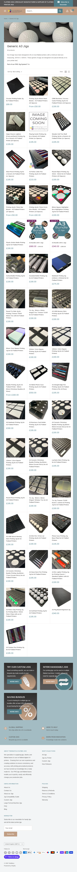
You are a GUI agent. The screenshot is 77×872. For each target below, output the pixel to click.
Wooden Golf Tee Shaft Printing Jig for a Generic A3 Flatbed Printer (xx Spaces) (61, 136)
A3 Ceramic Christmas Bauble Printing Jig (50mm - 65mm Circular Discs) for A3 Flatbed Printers (38, 463)
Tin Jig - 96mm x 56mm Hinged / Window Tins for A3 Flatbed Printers (38, 500)
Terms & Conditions (48, 793)
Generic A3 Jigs (14, 18)
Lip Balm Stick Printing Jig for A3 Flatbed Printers (60, 461)
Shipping (45, 787)
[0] (71, 11)
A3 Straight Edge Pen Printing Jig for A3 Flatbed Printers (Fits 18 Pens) (60, 387)
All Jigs (44, 755)
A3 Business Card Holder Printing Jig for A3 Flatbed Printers (37, 424)
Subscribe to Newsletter (64, 3)
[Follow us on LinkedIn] (20, 852)
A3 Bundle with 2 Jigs (59, 242)
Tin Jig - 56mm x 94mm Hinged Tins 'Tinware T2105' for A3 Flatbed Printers (38, 312)
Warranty (45, 800)
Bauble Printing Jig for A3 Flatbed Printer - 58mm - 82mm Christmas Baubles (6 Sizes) (15, 388)
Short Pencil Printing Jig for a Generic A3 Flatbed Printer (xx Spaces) (15, 174)
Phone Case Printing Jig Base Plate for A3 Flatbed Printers (60, 538)
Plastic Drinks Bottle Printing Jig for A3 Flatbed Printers (15, 243)
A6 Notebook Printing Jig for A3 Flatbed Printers (15, 423)
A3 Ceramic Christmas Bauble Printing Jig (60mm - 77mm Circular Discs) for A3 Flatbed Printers (15, 574)
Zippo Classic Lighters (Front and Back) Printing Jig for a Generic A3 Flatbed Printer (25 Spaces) (15, 137)
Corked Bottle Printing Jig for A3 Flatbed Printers (15, 277)
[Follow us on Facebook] (5, 852)
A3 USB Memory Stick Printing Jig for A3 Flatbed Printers (60, 313)
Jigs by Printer (46, 758)
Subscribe (10, 834)
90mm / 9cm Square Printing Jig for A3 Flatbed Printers (15, 349)
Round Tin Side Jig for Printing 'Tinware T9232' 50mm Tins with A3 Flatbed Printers (15, 314)
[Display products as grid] (66, 72)
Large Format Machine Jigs (13, 803)
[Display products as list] (69, 72)
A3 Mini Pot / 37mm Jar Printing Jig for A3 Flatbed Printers (37, 538)
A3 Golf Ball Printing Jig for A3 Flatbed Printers (38, 612)
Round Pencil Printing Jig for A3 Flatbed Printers (15, 499)
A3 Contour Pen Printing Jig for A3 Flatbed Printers (15, 648)
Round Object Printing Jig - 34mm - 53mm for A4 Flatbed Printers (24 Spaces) (61, 174)
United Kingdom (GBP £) (12, 844)
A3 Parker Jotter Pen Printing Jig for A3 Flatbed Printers (37, 174)
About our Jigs (8, 793)
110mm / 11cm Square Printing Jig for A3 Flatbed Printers (37, 351)
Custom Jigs (46, 761)
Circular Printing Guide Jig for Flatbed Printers (14, 100)
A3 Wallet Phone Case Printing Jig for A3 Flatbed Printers (37, 387)
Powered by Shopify (10, 865)
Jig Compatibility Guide (11, 797)
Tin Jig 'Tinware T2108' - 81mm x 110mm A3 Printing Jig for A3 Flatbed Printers (61, 503)
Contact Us (7, 790)
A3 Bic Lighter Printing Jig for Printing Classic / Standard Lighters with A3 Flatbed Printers (60, 575)
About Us (7, 787)
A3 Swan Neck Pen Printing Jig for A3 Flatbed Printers (38, 573)
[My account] (67, 11)
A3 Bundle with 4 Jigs (36, 242)
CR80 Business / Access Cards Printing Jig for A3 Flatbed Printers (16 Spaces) (61, 101)
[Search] (60, 11)
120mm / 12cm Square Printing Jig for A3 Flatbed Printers (14, 463)
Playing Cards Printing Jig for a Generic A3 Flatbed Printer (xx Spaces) (37, 136)
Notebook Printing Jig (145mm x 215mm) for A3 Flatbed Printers (60, 278)
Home (5, 18)
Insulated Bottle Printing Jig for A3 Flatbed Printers (38, 277)
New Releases (47, 764)
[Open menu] (5, 11)
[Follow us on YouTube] (16, 852)
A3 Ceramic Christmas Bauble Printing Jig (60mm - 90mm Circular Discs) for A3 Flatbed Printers (61, 426)
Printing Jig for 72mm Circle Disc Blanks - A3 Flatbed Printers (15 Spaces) (38, 209)
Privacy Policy (46, 797)
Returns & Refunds (48, 790)
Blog (5, 809)
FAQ (5, 806)
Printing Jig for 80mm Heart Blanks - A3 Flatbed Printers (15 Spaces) (38, 101)
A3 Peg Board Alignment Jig (61, 609)
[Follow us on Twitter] (9, 852)
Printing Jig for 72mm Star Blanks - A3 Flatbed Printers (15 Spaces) (15, 209)
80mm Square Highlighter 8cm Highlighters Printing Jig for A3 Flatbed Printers (60, 209)
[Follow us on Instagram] (13, 852)
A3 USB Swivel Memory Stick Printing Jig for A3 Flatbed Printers (14, 539)
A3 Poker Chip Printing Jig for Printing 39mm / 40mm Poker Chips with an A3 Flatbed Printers (14, 613)
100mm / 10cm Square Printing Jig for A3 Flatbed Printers (60, 351)
